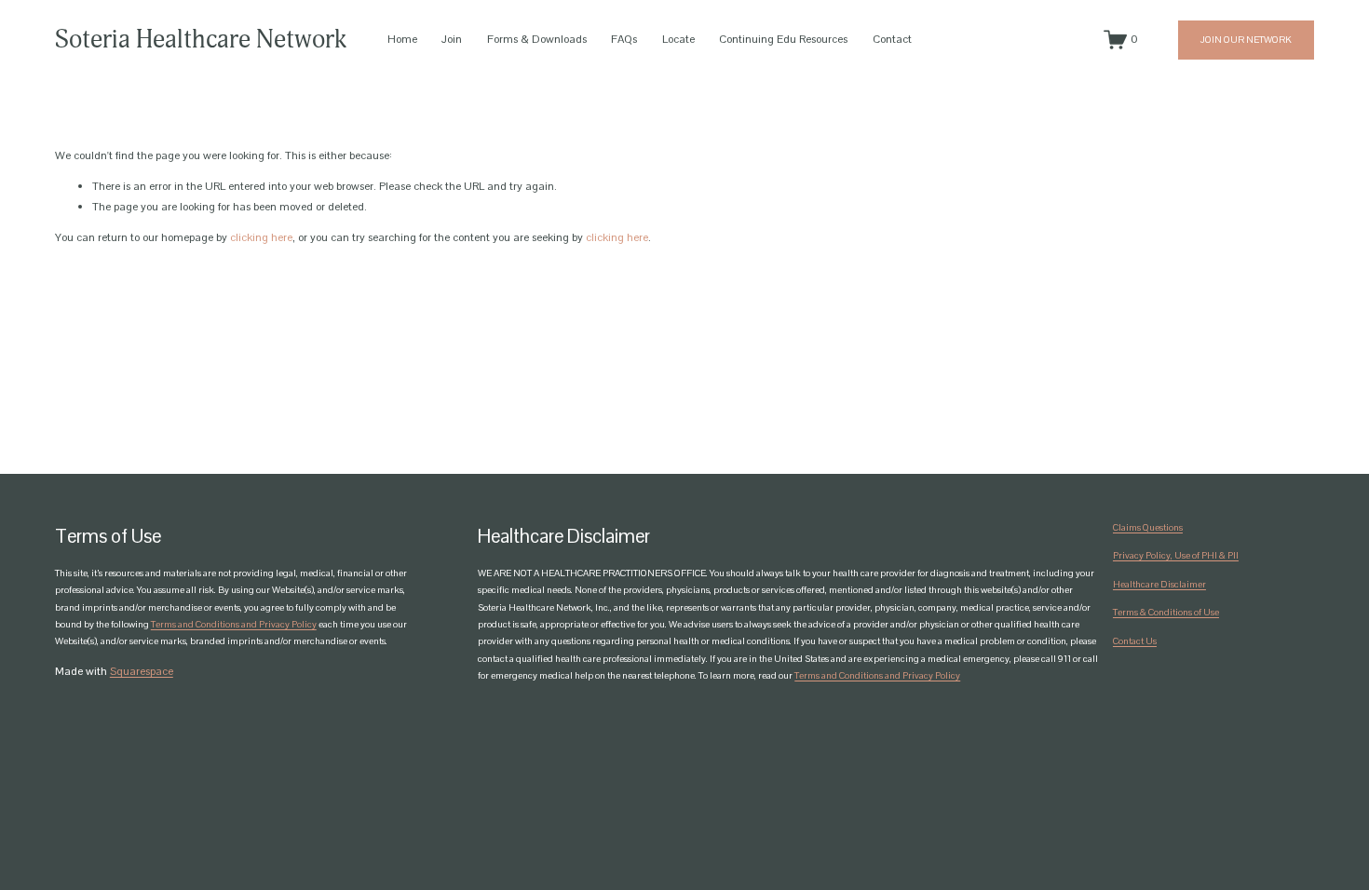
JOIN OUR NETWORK (1246, 40)
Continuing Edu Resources (783, 39)
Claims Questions (1148, 527)
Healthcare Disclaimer (1159, 584)
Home (402, 39)
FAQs (624, 39)
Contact (892, 39)
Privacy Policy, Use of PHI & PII (1176, 555)
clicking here (261, 237)
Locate (678, 39)
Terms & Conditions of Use (1166, 612)
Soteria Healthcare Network (200, 39)
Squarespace (141, 671)
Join (451, 39)
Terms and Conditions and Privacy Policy (234, 624)
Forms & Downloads (537, 39)
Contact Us (1135, 641)
